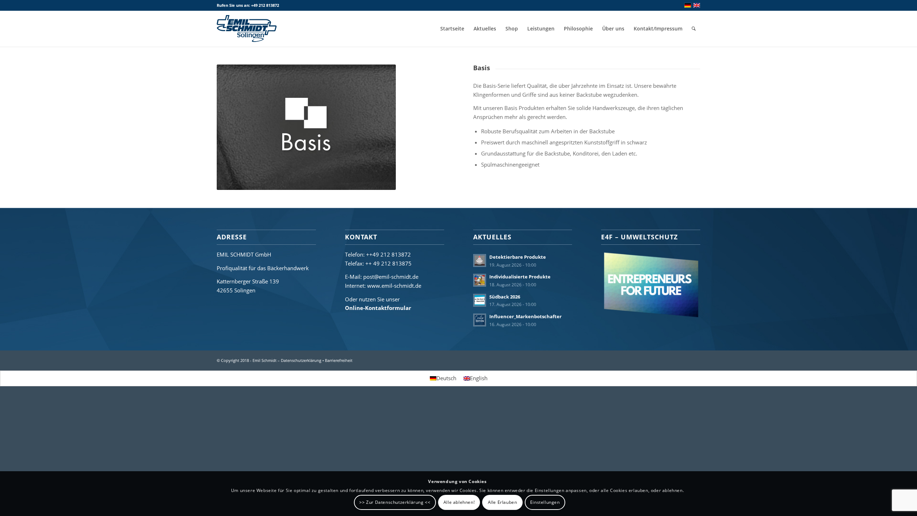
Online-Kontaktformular (378, 307)
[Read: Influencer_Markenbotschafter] (479, 320)
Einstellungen (545, 502)
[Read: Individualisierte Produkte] (479, 280)
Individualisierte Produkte (520, 276)
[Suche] (693, 29)
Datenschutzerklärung (301, 360)
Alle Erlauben (502, 502)
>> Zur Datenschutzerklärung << (394, 502)
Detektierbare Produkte (517, 257)
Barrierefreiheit (338, 360)
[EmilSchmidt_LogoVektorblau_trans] (247, 29)
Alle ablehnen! (459, 502)
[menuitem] (452, 29)
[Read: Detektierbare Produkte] (479, 260)
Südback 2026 (504, 296)
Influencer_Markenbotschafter (525, 316)
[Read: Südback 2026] (479, 300)
